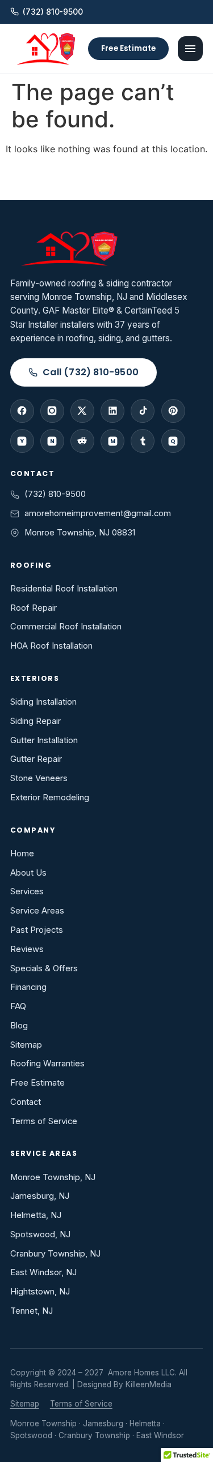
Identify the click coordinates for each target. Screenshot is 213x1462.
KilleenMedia (149, 1384)
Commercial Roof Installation (66, 626)
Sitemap (26, 1045)
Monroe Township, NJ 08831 (79, 533)
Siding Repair (35, 721)
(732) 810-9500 (53, 11)
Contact (25, 1102)
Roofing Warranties (47, 1063)
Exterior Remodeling (49, 797)
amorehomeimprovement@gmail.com (97, 513)
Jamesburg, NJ (39, 1196)
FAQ (18, 1006)
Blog (19, 1026)
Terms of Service (43, 1121)
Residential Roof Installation (64, 589)
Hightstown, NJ (40, 1292)
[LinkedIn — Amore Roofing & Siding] (112, 411)
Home (22, 853)
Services (27, 891)
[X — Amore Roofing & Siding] (82, 411)
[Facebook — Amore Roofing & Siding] (22, 411)
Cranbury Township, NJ (55, 1254)
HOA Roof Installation (51, 646)
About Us (28, 873)
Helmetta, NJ (35, 1215)
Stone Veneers (39, 778)
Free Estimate (128, 48)
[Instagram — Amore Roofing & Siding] (52, 411)
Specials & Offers (44, 968)
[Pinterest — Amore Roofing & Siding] (173, 411)
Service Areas (37, 911)
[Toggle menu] (190, 48)
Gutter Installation (44, 740)
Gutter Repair (36, 759)
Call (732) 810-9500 (91, 372)
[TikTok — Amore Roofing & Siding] (142, 411)
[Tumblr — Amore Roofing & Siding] (142, 441)
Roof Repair (33, 608)
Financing (28, 987)
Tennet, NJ (31, 1311)
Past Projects (36, 930)
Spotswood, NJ (40, 1234)
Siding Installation (43, 702)
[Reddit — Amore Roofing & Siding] (82, 441)
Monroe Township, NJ (52, 1177)
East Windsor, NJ (43, 1272)
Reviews (27, 949)
